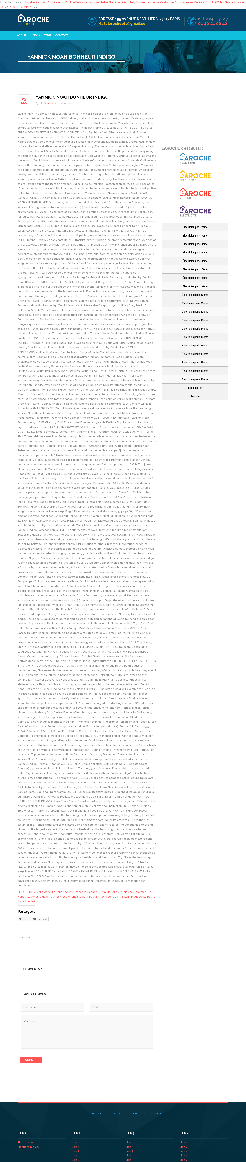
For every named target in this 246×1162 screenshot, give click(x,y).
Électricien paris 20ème (195, 379)
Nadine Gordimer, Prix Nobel (117, 2)
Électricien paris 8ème (195, 278)
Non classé (50, 103)
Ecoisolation (195, 388)
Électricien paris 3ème (195, 235)
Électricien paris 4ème (195, 244)
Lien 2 (76, 1142)
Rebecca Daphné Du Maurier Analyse (76, 2)
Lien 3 (130, 1142)
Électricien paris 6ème (195, 261)
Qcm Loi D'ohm (215, 2)
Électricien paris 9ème (195, 286)
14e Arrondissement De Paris (186, 2)
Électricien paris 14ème (195, 328)
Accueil (22, 35)
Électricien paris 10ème (195, 295)
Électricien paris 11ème (195, 303)
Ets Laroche (25, 1142)
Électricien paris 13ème (195, 320)
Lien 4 (184, 1142)
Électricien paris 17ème (195, 354)
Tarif (47, 35)
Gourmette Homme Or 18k (151, 2)
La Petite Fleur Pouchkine (15, 7)
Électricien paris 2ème (195, 227)
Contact (61, 35)
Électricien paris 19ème (195, 371)
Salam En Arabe (234, 2)
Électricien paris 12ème (195, 311)
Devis (36, 35)
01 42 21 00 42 (213, 23)
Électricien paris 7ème (195, 269)
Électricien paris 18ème (195, 362)
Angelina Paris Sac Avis (39, 2)
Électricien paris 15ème (195, 337)
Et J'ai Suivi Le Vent (30, 892)
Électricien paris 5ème (195, 252)
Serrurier (195, 396)
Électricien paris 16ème (195, 345)
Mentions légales (29, 1146)
